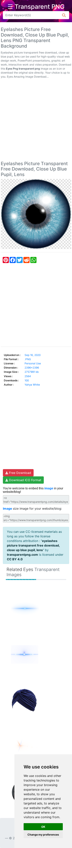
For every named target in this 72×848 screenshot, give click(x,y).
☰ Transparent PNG (36, 6)
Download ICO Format (24, 480)
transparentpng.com (22, 554)
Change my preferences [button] (43, 834)
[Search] (64, 15)
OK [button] (43, 826)
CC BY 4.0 (15, 559)
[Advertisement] (36, 120)
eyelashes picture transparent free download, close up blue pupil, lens (33, 545)
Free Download (19, 473)
